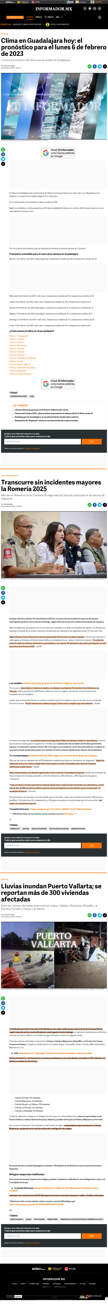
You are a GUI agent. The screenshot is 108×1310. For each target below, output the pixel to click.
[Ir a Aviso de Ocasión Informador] (10, 1)
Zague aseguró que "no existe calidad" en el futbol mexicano (61, 809)
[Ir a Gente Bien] (34, 1)
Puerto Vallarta (16, 1219)
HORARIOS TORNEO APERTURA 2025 (27, 24)
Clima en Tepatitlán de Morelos (22, 358)
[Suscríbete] (95, 1)
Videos (50, 17)
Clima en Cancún (16, 339)
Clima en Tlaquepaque (18, 336)
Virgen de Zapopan (78, 829)
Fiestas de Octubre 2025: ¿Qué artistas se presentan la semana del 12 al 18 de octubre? (54, 414)
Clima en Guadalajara (18, 396)
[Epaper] (81, 1)
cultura (82, 1283)
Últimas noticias (15, 17)
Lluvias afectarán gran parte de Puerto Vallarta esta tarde (41, 410)
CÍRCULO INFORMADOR (59, 24)
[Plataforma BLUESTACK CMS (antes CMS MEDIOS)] (18, 1296)
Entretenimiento (70, 1283)
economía (92, 1283)
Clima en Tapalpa (16, 349)
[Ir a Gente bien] (70, 1267)
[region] (54, 1305)
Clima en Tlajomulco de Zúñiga (22, 368)
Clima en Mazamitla (17, 371)
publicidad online (60, 1287)
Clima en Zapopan (17, 355)
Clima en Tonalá (16, 361)
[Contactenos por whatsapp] (99, 8)
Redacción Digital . (10, 66)
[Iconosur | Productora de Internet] (10, 1296)
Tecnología (57, 1283)
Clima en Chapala (16, 352)
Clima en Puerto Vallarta (19, 365)
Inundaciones (52, 1219)
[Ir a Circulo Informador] (22, 1)
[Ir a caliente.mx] (70, 1)
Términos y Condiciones (32, 448)
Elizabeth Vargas (9, 914)
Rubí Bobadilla (8, 504)
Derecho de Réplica (53, 1300)
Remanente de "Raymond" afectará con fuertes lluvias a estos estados (46, 421)
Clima (32, 396)
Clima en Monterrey (17, 346)
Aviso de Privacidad (41, 1300)
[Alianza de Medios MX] (84, 1296)
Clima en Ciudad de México (20, 374)
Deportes (46, 1283)
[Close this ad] (106, 1298)
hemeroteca (46, 1287)
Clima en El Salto (16, 342)
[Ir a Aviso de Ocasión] (38, 1267)
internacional (34, 1283)
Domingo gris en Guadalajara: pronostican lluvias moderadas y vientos (46, 417)
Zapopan (25, 829)
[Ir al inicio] (31, 8)
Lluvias (28, 1219)
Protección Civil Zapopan (58, 829)
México (39, 17)
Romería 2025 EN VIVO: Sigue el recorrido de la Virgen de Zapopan (63, 756)
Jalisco (29, 17)
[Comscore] (95, 1296)
